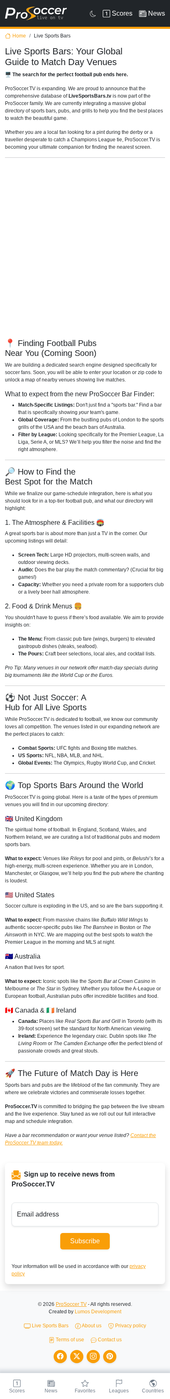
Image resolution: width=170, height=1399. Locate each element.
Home (19, 36)
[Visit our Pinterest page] (109, 1356)
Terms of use (69, 1340)
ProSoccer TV (71, 1304)
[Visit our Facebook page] (60, 1356)
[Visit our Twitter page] (76, 1356)
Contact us (109, 1340)
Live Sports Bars (49, 1326)
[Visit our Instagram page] (93, 1356)
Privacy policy (130, 1326)
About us (91, 1326)
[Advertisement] (85, 249)
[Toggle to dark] (93, 14)
